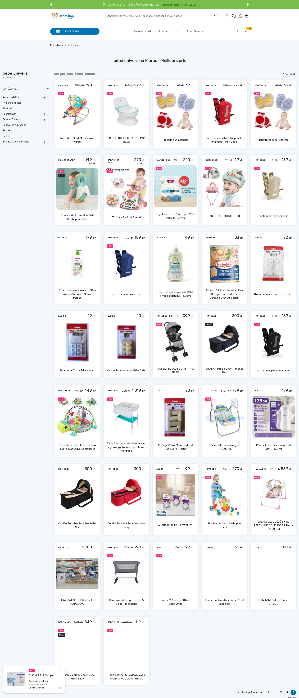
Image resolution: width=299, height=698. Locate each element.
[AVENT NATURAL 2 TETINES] (175, 495)
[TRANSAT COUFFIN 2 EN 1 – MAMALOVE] (77, 573)
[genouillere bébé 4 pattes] (273, 111)
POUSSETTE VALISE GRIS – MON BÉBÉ (175, 370)
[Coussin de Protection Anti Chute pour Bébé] (77, 189)
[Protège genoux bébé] (175, 111)
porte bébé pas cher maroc (273, 370)
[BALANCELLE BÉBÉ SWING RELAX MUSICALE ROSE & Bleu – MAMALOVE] (273, 495)
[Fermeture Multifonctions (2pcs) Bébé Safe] (224, 573)
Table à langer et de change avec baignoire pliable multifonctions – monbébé (126, 447)
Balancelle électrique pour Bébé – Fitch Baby (77, 676)
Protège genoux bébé (175, 139)
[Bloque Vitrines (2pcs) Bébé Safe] (273, 264)
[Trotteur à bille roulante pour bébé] (224, 495)
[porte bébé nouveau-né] (126, 264)
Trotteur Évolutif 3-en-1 (126, 217)
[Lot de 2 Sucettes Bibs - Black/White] (175, 573)
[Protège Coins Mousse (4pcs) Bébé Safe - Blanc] (175, 417)
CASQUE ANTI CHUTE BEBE (224, 216)
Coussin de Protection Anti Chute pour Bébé (77, 217)
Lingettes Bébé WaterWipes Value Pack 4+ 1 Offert (175, 216)
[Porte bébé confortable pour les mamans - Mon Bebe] (224, 111)
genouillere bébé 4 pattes (274, 139)
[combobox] (162, 16)
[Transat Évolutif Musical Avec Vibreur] (77, 111)
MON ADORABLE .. (66, 161)
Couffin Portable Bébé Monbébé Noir (77, 525)
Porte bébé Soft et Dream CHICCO (273, 602)
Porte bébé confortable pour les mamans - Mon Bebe (224, 139)
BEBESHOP (64, 391)
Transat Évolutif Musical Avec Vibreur (77, 139)
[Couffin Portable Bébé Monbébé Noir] (77, 495)
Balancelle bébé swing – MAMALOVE (224, 447)
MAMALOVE (211, 391)
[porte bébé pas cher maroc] (273, 342)
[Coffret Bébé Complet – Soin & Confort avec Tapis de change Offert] (16, 679)
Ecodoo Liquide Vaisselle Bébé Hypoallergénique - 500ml (175, 294)
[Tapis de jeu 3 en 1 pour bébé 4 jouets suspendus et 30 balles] (77, 417)
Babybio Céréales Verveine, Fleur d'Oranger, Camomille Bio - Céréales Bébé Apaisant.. (224, 294)
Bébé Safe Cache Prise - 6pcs (77, 370)
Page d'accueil (58, 45)
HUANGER (211, 469)
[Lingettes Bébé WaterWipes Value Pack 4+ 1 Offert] (175, 186)
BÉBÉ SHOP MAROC (113, 161)
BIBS (158, 547)
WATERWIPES (163, 160)
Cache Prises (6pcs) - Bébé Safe (126, 370)
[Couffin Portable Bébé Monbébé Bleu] (224, 342)
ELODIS (258, 237)
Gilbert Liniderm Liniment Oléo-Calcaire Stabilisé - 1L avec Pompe (77, 294)
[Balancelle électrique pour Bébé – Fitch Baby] (77, 648)
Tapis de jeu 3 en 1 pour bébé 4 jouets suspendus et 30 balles (77, 447)
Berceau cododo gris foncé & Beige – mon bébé (126, 602)
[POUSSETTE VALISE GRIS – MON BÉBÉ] (175, 342)
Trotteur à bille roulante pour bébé (225, 525)
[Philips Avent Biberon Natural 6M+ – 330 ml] (273, 417)
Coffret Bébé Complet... (42, 675)
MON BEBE (63, 85)
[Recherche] (216, 15)
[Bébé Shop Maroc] (62, 16)
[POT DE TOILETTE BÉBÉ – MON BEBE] (126, 111)
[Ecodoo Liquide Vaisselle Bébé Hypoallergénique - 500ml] (175, 264)
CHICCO (258, 547)
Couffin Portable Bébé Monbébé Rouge (126, 525)
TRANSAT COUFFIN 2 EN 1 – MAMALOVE (77, 602)
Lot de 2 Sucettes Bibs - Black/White (175, 602)
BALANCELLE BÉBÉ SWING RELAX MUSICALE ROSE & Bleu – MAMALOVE (273, 525)
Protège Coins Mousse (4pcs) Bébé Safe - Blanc (175, 447)
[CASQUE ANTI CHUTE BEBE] (224, 186)
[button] (51, 4)
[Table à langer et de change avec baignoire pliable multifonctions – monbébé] (126, 417)
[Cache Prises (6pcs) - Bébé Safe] (126, 342)
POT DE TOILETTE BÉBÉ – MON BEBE (126, 139)
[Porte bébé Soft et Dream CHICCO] (273, 573)
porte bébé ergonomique (273, 216)
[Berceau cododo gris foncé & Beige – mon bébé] (126, 573)
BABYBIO (210, 237)
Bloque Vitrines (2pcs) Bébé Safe (273, 294)
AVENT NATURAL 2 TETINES (175, 525)
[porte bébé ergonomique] (273, 186)
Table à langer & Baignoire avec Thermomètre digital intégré (126, 676)
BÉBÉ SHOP (162, 85)
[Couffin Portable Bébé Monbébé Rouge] (126, 495)
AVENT (258, 391)
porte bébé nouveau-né (126, 294)
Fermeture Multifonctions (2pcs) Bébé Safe (224, 602)
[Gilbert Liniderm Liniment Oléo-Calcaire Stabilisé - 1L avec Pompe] (77, 264)
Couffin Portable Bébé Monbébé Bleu (224, 370)
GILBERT (62, 237)
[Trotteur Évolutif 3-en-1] (126, 189)
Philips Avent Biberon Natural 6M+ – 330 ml (273, 447)
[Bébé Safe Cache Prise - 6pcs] (77, 342)
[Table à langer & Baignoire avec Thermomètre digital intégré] (126, 648)
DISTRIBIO (161, 237)
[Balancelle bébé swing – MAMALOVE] (224, 417)
